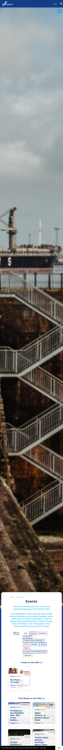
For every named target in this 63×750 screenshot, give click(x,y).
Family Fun (42, 633)
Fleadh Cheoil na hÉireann (33, 640)
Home (12, 597)
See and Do (20, 597)
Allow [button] (59, 748)
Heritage (34, 644)
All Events (27, 655)
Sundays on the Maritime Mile (35, 651)
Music (43, 644)
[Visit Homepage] (7, 3)
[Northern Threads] (19, 678)
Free (26, 644)
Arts (25, 633)
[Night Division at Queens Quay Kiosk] (44, 714)
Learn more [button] (43, 748)
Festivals (27, 637)
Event (33, 633)
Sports (26, 648)
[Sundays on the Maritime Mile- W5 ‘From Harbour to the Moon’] (19, 714)
